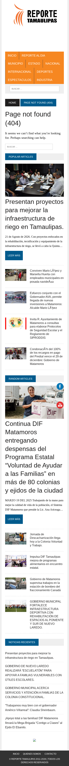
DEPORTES (45, 71)
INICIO (12, 55)
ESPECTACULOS (19, 79)
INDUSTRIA (44, 79)
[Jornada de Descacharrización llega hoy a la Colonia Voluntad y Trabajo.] (15, 542)
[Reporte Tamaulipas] (34, 17)
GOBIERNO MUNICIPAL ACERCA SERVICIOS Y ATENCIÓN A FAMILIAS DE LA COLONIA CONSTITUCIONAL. (34, 692)
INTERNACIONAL (19, 71)
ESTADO (34, 63)
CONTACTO (50, 754)
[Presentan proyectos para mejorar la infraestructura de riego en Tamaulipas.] (34, 194)
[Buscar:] (29, 146)
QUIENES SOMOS (32, 754)
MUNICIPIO (15, 63)
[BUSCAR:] (34, 88)
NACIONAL (52, 63)
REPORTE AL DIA (33, 55)
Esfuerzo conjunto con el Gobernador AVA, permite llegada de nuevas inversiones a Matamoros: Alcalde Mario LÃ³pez (46, 300)
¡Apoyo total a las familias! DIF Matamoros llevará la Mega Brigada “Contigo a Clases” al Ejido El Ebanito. (33, 723)
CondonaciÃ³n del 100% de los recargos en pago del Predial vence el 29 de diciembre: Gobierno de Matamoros (46, 356)
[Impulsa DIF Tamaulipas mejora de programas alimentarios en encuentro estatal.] (15, 564)
